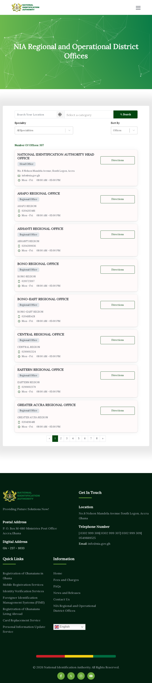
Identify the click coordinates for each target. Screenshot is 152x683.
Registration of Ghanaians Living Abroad (21, 611)
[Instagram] (81, 676)
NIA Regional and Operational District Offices (74, 608)
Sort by (115, 123)
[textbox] (88, 115)
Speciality (20, 123)
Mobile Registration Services (23, 584)
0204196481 (28, 422)
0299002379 (29, 387)
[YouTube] (91, 676)
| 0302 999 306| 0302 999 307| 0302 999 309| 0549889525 (110, 535)
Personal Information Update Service (24, 629)
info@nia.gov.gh (31, 175)
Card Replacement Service (21, 620)
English (64, 626)
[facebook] (61, 676)
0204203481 (28, 210)
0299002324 (29, 351)
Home (57, 573)
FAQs (57, 586)
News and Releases (66, 593)
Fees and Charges (66, 580)
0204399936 (29, 245)
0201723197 (28, 281)
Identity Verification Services (23, 591)
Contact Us (61, 599)
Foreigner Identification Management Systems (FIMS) (23, 600)
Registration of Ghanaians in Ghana (23, 575)
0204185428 (28, 316)
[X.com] (71, 676)
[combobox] (88, 114)
